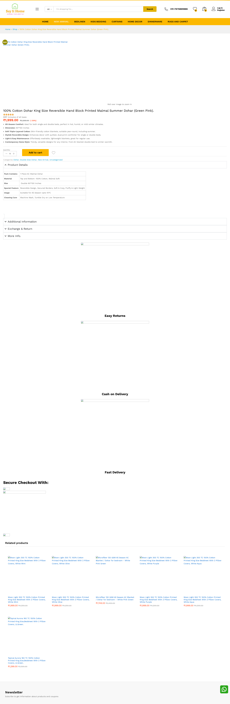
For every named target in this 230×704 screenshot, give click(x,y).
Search (150, 9)
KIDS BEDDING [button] (98, 22)
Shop (15, 29)
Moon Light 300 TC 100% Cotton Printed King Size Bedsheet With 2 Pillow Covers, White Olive (70, 599)
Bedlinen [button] (79, 22)
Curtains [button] (117, 22)
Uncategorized (56, 160)
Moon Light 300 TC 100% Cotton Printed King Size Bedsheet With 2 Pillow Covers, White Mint (27, 599)
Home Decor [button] (135, 22)
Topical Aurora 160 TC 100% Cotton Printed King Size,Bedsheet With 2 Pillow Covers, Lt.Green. (27, 660)
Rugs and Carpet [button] (178, 22)
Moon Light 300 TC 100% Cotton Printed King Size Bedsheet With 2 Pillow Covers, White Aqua (202, 599)
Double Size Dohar (28, 160)
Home (45, 22)
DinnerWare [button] (155, 22)
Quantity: (6, 150)
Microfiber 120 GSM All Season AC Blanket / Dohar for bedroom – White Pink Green (115, 598)
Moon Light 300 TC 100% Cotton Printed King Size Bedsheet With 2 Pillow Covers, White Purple (158, 599)
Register (221, 10)
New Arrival (61, 22)
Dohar (16, 160)
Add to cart (35, 152)
